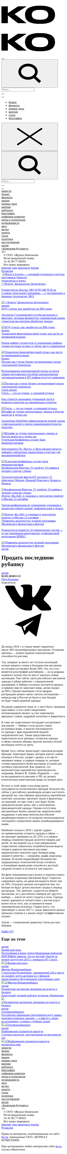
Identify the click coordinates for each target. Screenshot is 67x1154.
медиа (5, 229)
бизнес (13, 102)
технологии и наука (13, 280)
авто (4, 226)
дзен (14, 267)
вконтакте (24, 267)
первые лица (16, 108)
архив (5, 245)
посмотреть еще (11, 1044)
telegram (6, 267)
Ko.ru (4, 1137)
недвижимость (10, 223)
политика (7, 239)
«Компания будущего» (15, 248)
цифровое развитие (13, 216)
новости (6, 190)
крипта (5, 232)
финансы (14, 105)
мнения (13, 111)
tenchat (35, 267)
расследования (10, 242)
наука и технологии (13, 219)
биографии (15, 118)
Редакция (7, 271)
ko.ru (59, 1146)
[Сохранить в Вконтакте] (28, 609)
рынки (5, 200)
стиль (12, 115)
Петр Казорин (10, 579)
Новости (21, 277)
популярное (8, 277)
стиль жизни (9, 389)
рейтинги (7, 210)
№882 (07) (7, 931)
